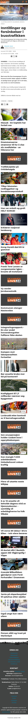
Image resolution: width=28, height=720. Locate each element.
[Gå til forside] (10, 1)
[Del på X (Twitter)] (14, 56)
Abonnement (14, 655)
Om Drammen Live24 (14, 661)
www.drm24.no (6, 712)
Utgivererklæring (14, 657)
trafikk (10, 101)
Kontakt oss (14, 663)
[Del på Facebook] (11, 56)
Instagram (14, 700)
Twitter (14, 698)
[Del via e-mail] (16, 56)
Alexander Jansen (20, 671)
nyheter (4, 101)
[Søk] (23, 1)
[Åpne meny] (26, 2)
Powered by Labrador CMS (14, 717)
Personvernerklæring (14, 659)
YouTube (14, 702)
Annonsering (14, 653)
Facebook (14, 696)
